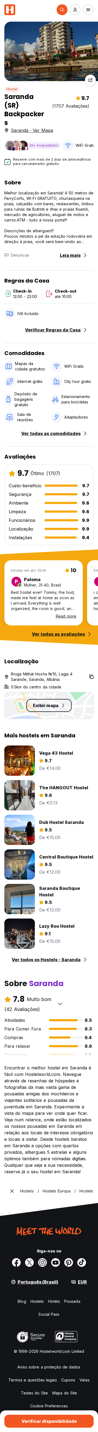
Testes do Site (34, 1393)
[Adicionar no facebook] (16, 1262)
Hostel (12, 89)
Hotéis (54, 1301)
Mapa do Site (64, 1393)
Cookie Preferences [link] (49, 1406)
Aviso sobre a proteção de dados (48, 1367)
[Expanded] (12, 1191)
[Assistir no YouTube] (55, 1262)
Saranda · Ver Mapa (32, 130)
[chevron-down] (60, 1003)
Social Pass (48, 1314)
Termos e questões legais (32, 1380)
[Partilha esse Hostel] (90, 80)
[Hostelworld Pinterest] (68, 1262)
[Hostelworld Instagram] (42, 1262)
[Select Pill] (62, 9)
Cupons (68, 1380)
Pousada (72, 1301)
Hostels (37, 1301)
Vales (84, 1380)
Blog (22, 1301)
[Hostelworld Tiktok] (81, 1262)
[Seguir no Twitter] (29, 1262)
